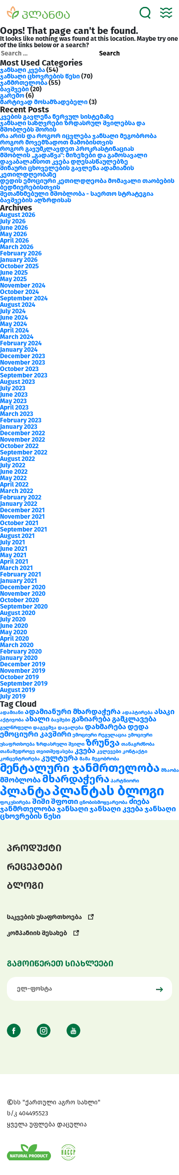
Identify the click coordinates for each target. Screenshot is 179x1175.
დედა (138, 726)
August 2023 (17, 382)
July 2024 (13, 311)
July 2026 (13, 221)
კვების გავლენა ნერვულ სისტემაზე (57, 117)
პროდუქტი (34, 848)
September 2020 (24, 606)
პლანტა (25, 790)
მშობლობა (20, 780)
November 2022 (22, 439)
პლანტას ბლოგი (108, 791)
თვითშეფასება (54, 751)
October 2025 (19, 266)
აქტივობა (12, 720)
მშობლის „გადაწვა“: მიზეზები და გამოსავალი (73, 155)
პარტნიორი (125, 781)
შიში (41, 801)
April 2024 (14, 330)
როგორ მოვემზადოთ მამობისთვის (56, 142)
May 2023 (13, 401)
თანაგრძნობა (138, 744)
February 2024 (21, 343)
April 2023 (14, 407)
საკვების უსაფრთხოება (45, 917)
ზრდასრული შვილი (60, 744)
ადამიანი (11, 712)
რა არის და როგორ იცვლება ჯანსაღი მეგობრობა (78, 136)
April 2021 (14, 561)
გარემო (12, 96)
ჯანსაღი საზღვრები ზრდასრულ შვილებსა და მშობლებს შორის (72, 126)
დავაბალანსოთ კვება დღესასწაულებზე (64, 162)
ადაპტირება (137, 712)
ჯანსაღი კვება (22, 70)
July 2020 (13, 619)
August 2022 (17, 459)
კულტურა (59, 758)
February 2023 (20, 420)
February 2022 (20, 497)
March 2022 (16, 491)
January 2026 (19, 260)
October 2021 (19, 523)
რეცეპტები (34, 867)
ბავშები (60, 720)
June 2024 (14, 317)
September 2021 (23, 529)
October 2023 (19, 369)
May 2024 (13, 324)
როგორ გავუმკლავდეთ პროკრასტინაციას (67, 149)
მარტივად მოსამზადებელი (44, 102)
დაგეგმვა (44, 728)
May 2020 (13, 632)
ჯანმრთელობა (23, 83)
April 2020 (14, 639)
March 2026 (17, 247)
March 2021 (16, 568)
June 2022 (14, 472)
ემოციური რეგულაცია (100, 735)
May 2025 (13, 279)
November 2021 (22, 517)
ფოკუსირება (15, 802)
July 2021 (12, 542)
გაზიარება (91, 719)
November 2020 (22, 594)
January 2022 (18, 504)
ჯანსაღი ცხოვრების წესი (40, 76)
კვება (85, 750)
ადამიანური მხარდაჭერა (73, 711)
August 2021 (17, 536)
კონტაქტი (135, 751)
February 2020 (21, 651)
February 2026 (21, 253)
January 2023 (18, 427)
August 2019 (17, 690)
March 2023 (16, 414)
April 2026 (14, 240)
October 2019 (19, 677)
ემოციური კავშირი (35, 734)
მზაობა (170, 770)
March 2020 (17, 645)
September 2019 (24, 683)
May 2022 (13, 478)
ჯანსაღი (72, 808)
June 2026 (14, 228)
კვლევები (109, 751)
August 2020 (17, 613)
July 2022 (12, 465)
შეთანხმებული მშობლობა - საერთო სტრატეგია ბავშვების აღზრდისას (76, 197)
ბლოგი (25, 886)
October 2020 (19, 600)
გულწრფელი (16, 728)
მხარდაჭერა (75, 778)
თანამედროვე (17, 751)
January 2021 (18, 581)
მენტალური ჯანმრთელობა (80, 768)
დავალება (71, 728)
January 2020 (19, 658)
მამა (84, 759)
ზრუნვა (103, 742)
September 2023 (23, 375)
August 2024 (17, 305)
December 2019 (22, 664)
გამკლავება (134, 719)
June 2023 (14, 395)
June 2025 (14, 273)
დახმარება (105, 726)
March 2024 (17, 337)
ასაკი (164, 711)
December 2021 (22, 510)
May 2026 (13, 234)
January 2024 (19, 350)
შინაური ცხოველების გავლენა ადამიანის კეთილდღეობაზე (67, 171)
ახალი (37, 719)
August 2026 (17, 215)
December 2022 (22, 433)
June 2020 (14, 626)
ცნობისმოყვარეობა (103, 802)
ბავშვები (14, 89)
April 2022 (14, 484)
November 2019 (22, 671)
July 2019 (13, 696)
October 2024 (19, 292)
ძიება (139, 801)
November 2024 (22, 285)
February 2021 (20, 574)
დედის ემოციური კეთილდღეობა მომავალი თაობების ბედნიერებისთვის (87, 184)
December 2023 (22, 356)
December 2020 (22, 587)
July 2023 (12, 388)
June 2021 (14, 549)
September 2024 (24, 298)
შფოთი (64, 801)
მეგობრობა (105, 759)
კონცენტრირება (20, 759)
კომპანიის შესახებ (37, 933)
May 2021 (13, 555)
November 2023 (22, 362)
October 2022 (19, 446)
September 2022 (23, 452)
